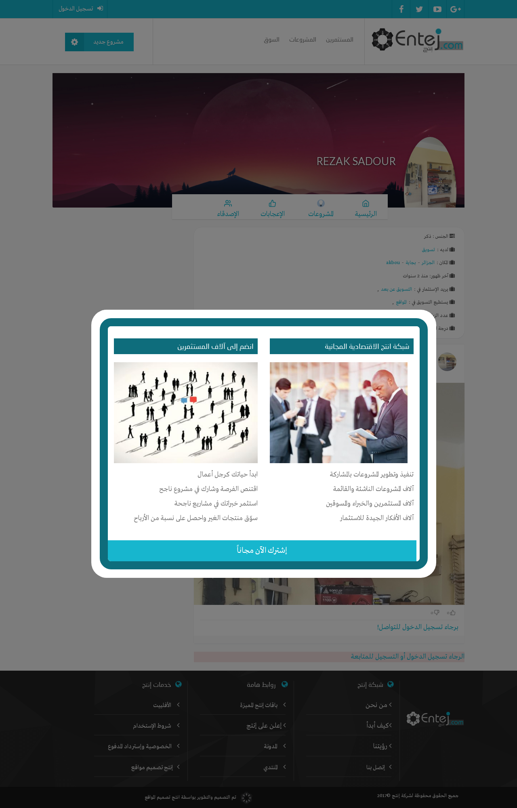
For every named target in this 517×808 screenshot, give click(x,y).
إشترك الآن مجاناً (262, 551)
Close (430, 313)
